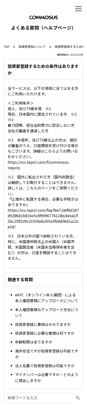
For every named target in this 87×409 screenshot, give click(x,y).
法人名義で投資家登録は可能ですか (44, 365)
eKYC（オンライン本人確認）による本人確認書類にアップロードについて (46, 298)
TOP (7, 46)
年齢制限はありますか (33, 342)
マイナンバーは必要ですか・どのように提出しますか (46, 377)
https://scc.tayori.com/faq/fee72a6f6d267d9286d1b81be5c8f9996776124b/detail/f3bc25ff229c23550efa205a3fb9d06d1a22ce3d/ (43, 218)
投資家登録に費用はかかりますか (43, 324)
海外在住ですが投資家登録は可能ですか (46, 354)
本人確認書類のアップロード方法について (46, 312)
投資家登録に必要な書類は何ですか (44, 333)
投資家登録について (32, 46)
